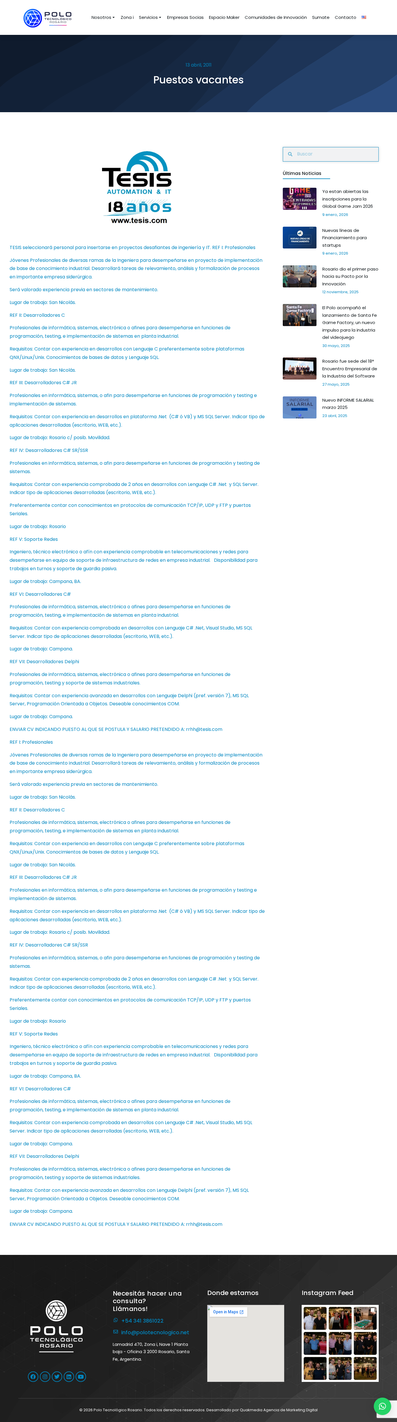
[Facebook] (33, 1376)
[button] (340, 1343)
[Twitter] (57, 1376)
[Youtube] (81, 1376)
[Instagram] (45, 1376)
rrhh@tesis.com (204, 1224)
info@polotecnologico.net (155, 1332)
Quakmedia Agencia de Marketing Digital (279, 1410)
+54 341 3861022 (142, 1320)
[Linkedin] (69, 1376)
